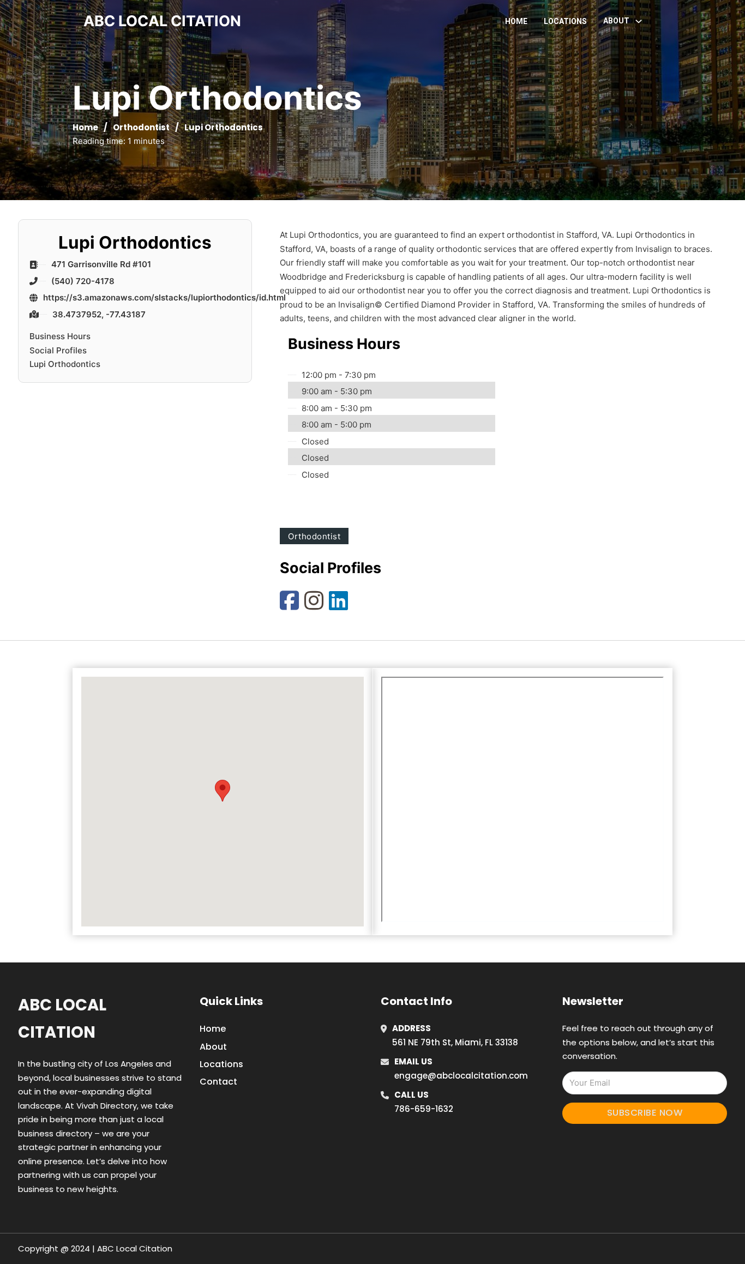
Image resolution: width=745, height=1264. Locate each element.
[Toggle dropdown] (638, 21)
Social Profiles (58, 350)
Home (516, 21)
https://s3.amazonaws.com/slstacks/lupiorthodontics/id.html (164, 297)
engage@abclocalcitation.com (461, 1075)
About (213, 1046)
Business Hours (60, 336)
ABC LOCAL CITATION (162, 21)
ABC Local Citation (62, 1018)
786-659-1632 (423, 1109)
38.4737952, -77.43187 (99, 314)
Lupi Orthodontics (64, 364)
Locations (565, 21)
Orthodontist (141, 127)
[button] (222, 791)
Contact (218, 1081)
